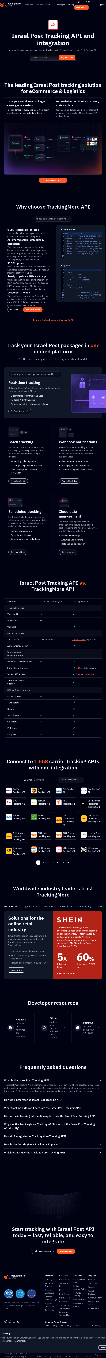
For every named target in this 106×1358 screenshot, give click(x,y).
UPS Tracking (65, 1326)
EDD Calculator (79, 1299)
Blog (61, 1290)
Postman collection (85, 674)
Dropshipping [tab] (84, 906)
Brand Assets (64, 1298)
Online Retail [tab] (10, 906)
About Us (91, 1279)
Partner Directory (95, 1298)
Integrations (50, 1310)
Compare (63, 1302)
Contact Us (92, 1283)
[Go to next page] (73, 862)
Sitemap (58, 1356)
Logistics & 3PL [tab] (30, 906)
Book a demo (81, 7)
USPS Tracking (51, 1326)
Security (69, 1356)
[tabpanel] (53, 945)
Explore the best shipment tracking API (53, 320)
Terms (38, 1356)
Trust (78, 1356)
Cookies (87, 1356)
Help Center (64, 1294)
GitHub (79, 668)
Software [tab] (48, 906)
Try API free (67, 57)
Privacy (47, 1356)
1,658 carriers (79, 639)
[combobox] (70, 779)
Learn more (16, 970)
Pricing (71, 4)
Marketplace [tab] (66, 906)
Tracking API (50, 1279)
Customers (92, 1287)
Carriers (39, 4)
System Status (94, 1308)
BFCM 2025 (64, 1279)
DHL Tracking (95, 1326)
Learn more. (20, 1341)
